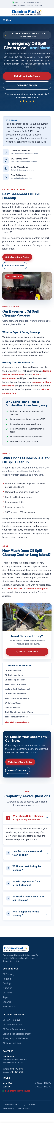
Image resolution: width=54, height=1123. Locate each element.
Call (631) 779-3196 (27, 85)
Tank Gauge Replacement (17, 698)
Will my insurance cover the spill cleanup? (26, 898)
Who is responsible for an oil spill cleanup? (24, 883)
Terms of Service (24, 1108)
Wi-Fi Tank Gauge (13, 703)
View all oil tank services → (17, 722)
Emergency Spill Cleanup (16, 1038)
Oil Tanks (7, 992)
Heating (7, 979)
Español (7, 1002)
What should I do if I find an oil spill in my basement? (25, 818)
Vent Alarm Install (13, 707)
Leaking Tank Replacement (17, 689)
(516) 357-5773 (16, 1072)
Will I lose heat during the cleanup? (24, 868)
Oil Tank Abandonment (15, 693)
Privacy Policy (8, 1108)
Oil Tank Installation (14, 675)
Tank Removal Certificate (16, 717)
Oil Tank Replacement (15, 680)
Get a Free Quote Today (27, 76)
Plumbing (7, 988)
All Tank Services (12, 1043)
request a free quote (37, 588)
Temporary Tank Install (15, 684)
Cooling (7, 983)
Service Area (9, 1006)
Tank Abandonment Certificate (19, 712)
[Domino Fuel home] (27, 12)
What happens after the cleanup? (23, 913)
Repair (6, 997)
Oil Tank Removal (13, 670)
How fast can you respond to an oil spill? (25, 853)
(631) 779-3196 (14, 588)
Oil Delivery (9, 974)
